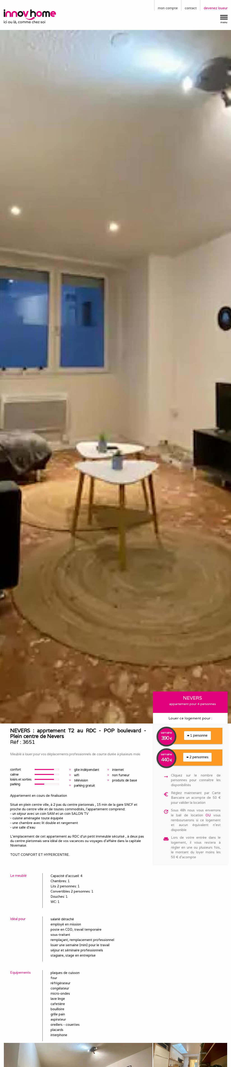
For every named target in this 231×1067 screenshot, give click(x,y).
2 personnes (198, 757)
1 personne (198, 735)
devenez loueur (216, 8)
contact (191, 8)
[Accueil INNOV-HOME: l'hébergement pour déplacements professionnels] (28, 16)
